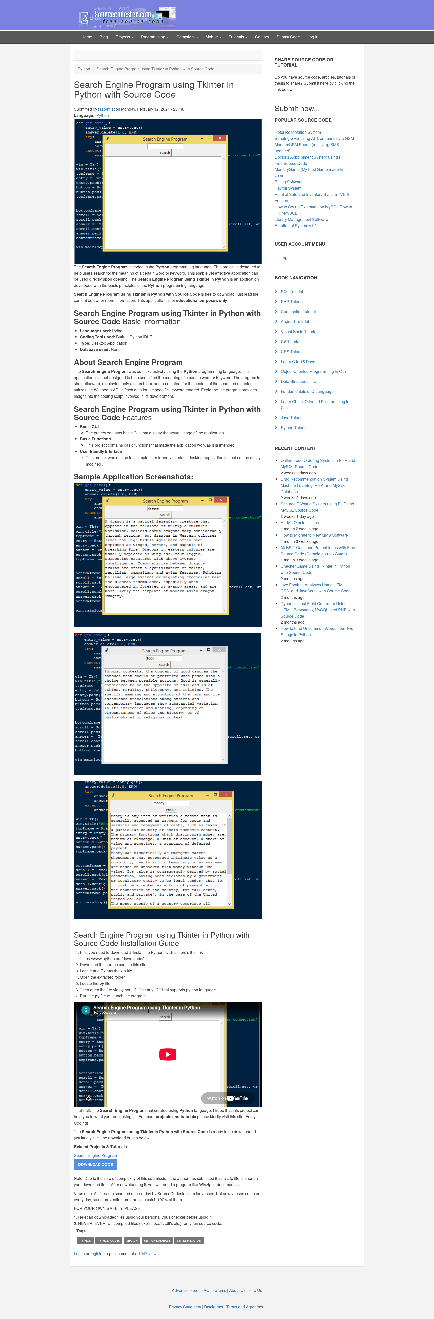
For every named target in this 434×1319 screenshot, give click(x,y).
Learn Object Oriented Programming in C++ (315, 405)
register (97, 1253)
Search (132, 1240)
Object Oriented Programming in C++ (314, 371)
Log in (79, 1253)
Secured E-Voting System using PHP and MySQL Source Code (317, 507)
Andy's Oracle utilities (300, 522)
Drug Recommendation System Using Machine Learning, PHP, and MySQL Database (314, 485)
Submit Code (288, 37)
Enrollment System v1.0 (296, 225)
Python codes (109, 1240)
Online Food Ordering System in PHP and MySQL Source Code (318, 463)
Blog (104, 37)
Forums (219, 1290)
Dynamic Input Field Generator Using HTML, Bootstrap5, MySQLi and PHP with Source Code (318, 610)
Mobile (212, 37)
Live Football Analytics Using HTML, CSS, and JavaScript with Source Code (316, 588)
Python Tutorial (294, 427)
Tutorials (237, 37)
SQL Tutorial (292, 291)
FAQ (205, 1290)
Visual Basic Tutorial (299, 331)
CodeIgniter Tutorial (298, 311)
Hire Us (255, 1290)
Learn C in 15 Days (298, 361)
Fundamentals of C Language (307, 391)
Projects (123, 37)
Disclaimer (213, 1307)
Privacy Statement (185, 1307)
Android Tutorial (295, 321)
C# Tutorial (290, 341)
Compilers (186, 37)
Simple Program (189, 1240)
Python (84, 69)
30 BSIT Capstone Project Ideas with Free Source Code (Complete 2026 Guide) (318, 551)
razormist (106, 109)
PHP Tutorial (292, 301)
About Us (237, 1290)
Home (86, 37)
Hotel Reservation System (298, 132)
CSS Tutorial (292, 351)
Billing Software (289, 182)
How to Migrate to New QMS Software (314, 535)
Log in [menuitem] (286, 257)
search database (157, 1240)
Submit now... (297, 108)
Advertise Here (185, 1290)
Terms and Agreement (245, 1307)
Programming (153, 37)
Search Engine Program (95, 1155)
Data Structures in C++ (301, 381)
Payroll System (288, 188)
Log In (312, 37)
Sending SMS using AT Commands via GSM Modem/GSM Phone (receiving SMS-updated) (314, 144)
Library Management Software (301, 219)
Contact (262, 37)
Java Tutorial (292, 417)
